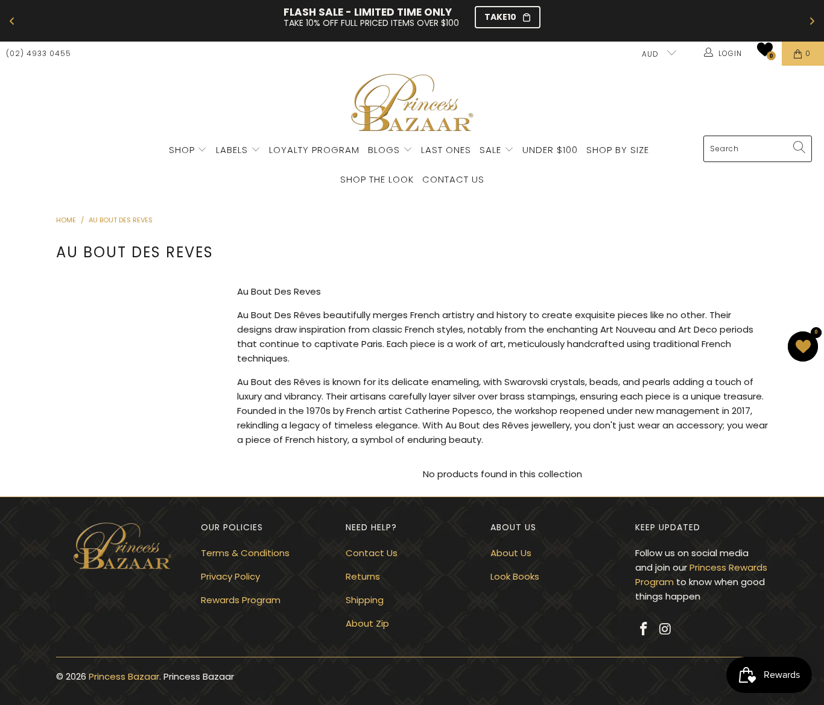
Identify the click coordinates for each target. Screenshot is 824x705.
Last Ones (446, 149)
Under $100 (550, 149)
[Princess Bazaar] (412, 104)
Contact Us (453, 179)
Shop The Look (377, 179)
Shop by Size (617, 149)
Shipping (365, 600)
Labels (233, 149)
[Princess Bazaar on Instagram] (666, 630)
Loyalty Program (314, 149)
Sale (490, 149)
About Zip (367, 623)
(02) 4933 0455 (38, 53)
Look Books (514, 576)
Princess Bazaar (124, 676)
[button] (765, 49)
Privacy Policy (230, 576)
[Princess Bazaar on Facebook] (644, 630)
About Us (510, 553)
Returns (363, 576)
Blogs (385, 149)
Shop (182, 149)
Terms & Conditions (245, 553)
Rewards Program (240, 600)
